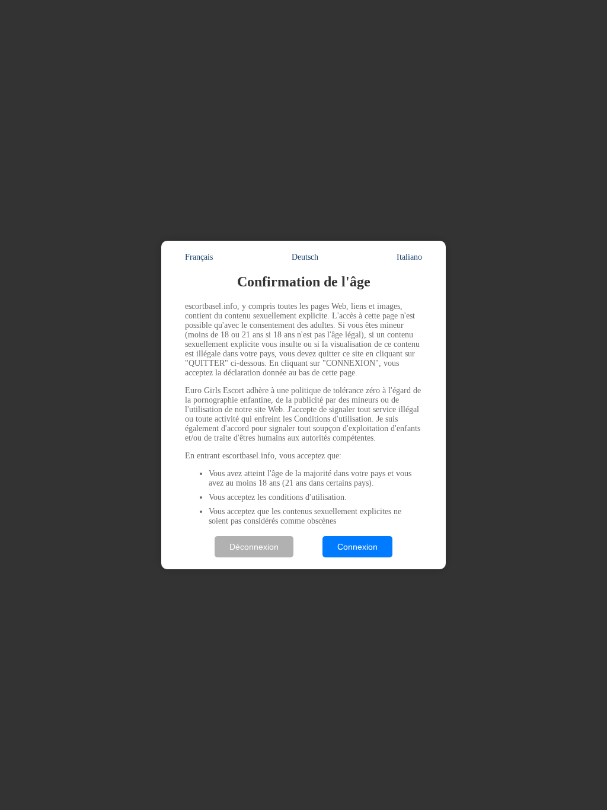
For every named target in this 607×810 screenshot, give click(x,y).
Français (199, 257)
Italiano (409, 257)
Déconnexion (254, 546)
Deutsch (305, 257)
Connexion (357, 546)
